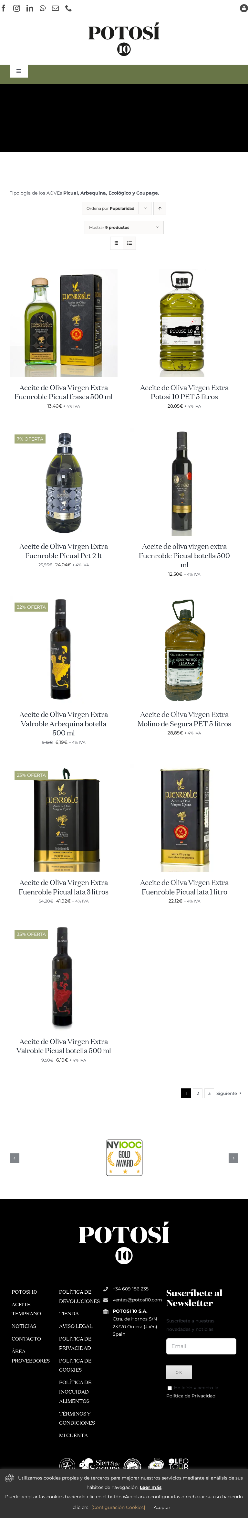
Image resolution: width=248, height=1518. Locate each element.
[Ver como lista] (129, 243)
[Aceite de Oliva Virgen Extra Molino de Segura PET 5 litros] (184, 600)
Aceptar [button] (162, 1507)
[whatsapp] (43, 8)
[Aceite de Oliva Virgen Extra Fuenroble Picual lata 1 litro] (184, 768)
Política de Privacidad (190, 1396)
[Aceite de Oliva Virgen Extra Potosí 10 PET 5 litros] (184, 273)
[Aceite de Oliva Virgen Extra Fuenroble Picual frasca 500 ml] (64, 273)
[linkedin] (29, 8)
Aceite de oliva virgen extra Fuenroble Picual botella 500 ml (184, 556)
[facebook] (3, 8)
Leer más (150, 1487)
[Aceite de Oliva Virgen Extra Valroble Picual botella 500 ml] (64, 927)
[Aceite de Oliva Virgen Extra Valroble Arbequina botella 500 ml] (64, 600)
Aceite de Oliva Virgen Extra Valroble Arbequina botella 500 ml (63, 724)
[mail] (55, 8)
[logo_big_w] (124, 1221)
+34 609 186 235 (131, 1289)
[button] (14, 1158)
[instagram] (16, 8)
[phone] (68, 8)
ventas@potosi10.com (137, 1300)
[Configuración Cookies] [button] (118, 1507)
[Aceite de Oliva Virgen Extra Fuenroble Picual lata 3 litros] (64, 768)
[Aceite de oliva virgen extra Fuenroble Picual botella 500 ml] (184, 432)
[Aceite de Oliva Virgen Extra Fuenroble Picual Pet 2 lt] (64, 432)
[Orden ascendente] (159, 208)
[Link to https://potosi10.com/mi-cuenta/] (244, 8)
